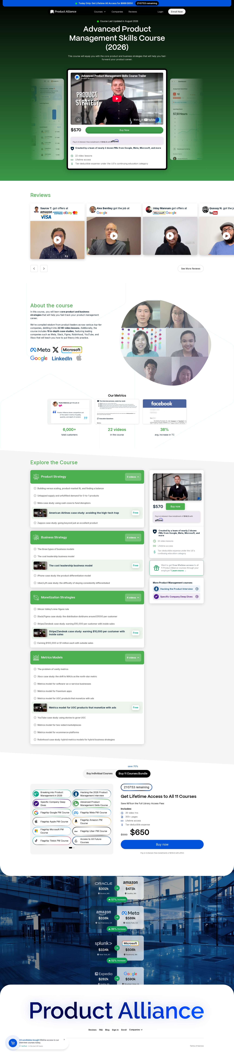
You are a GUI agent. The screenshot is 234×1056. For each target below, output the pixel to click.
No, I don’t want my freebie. (117, 565)
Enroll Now (177, 11)
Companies (117, 11)
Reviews (133, 11)
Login (160, 11)
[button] (100, 11)
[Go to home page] (63, 11)
